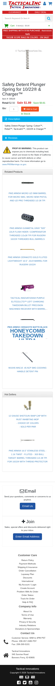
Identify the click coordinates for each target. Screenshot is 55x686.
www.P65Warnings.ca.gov (14, 164)
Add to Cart (31, 109)
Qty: (4, 108)
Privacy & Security (27, 622)
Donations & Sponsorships (27, 629)
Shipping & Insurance (27, 567)
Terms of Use (27, 615)
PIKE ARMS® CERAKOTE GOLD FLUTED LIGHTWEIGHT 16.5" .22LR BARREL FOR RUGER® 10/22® (27, 261)
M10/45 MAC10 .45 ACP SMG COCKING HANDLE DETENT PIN (27, 370)
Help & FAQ (27, 602)
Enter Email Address (27, 536)
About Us (27, 611)
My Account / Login (27, 584)
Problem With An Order (27, 591)
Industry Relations (27, 625)
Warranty (27, 618)
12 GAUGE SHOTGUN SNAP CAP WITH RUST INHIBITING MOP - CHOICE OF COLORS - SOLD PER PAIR (27, 421)
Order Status (27, 595)
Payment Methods (27, 564)
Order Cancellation (27, 571)
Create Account (27, 588)
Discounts (27, 577)
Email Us (27, 506)
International (27, 581)
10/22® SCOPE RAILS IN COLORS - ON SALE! (27, 37)
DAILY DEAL (40, 12)
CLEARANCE (15, 12)
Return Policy (27, 560)
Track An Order (28, 598)
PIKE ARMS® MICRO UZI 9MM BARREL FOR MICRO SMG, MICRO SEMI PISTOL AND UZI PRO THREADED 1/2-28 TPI (27, 197)
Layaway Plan (27, 574)
